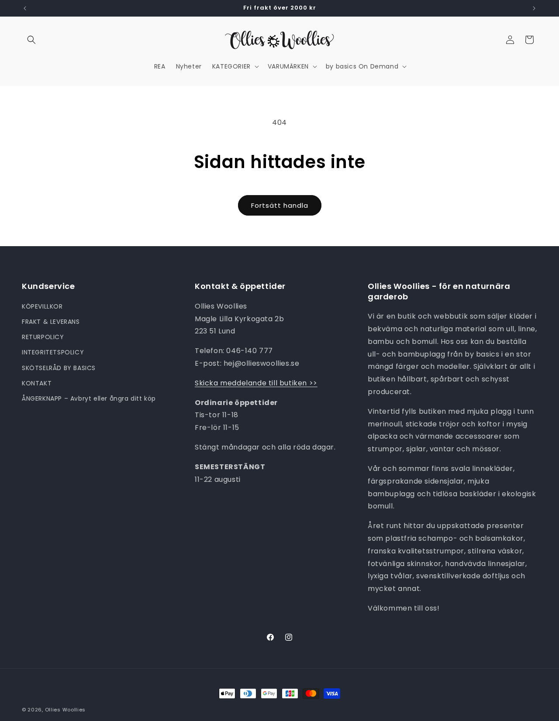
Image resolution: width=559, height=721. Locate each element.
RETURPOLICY (43, 337)
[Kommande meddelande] (534, 8)
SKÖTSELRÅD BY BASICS (59, 368)
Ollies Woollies (65, 709)
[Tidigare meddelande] (25, 8)
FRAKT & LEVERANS (51, 321)
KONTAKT (37, 383)
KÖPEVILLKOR (42, 306)
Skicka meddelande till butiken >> (256, 383)
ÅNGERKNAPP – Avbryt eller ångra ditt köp (89, 398)
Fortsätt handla (279, 205)
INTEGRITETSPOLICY (53, 352)
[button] (31, 39)
